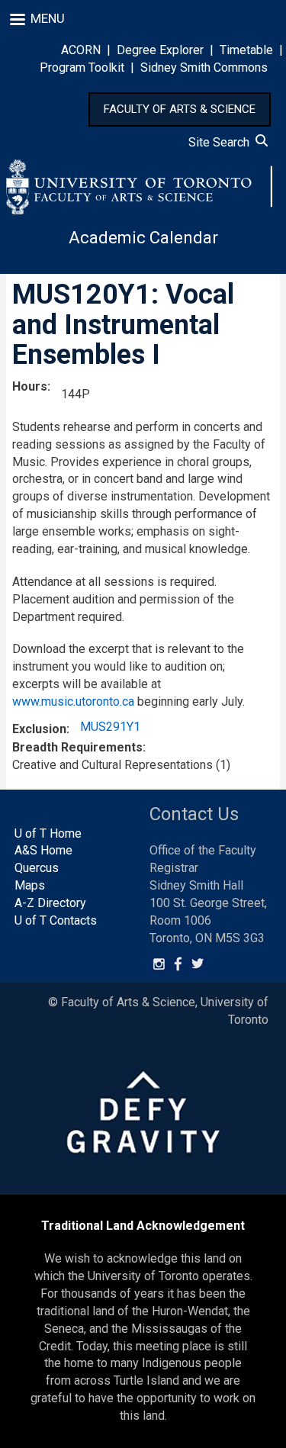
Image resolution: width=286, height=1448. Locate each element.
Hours (29, 386)
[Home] (139, 186)
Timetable (246, 50)
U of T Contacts (55, 920)
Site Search (221, 142)
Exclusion (39, 729)
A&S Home (43, 850)
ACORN (81, 50)
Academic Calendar (143, 237)
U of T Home (48, 833)
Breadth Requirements (77, 747)
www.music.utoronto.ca (73, 701)
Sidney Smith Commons (204, 67)
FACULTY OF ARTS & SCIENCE (179, 109)
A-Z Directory (50, 903)
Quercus (36, 868)
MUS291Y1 (110, 726)
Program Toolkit (82, 67)
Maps (29, 885)
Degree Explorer (160, 50)
